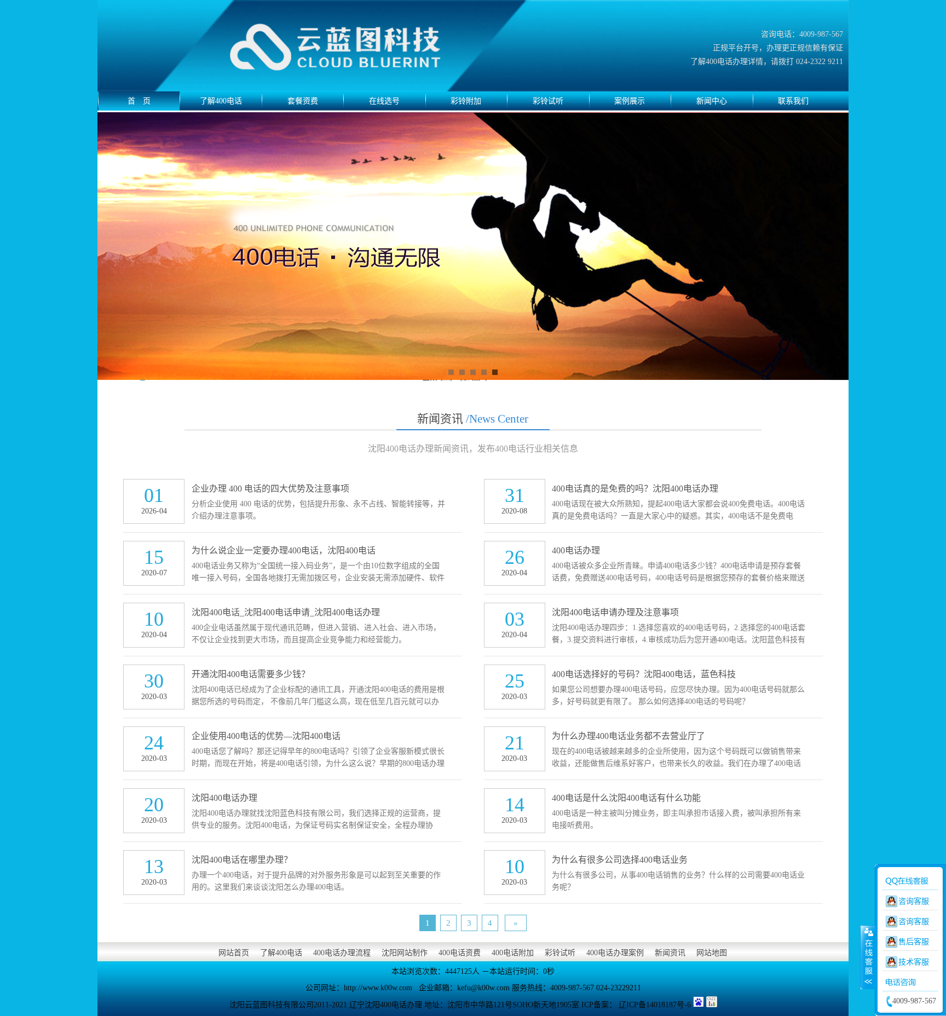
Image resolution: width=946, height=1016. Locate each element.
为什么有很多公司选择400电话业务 (620, 859)
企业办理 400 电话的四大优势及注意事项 (270, 488)
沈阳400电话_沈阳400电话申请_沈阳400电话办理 (286, 612)
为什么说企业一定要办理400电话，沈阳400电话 (284, 550)
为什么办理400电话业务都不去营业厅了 (628, 736)
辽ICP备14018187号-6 (655, 1005)
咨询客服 (913, 901)
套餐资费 (302, 101)
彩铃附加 (466, 101)
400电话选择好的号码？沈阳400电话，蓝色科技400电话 (644, 676)
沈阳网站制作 (405, 953)
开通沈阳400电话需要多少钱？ (251, 674)
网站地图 (711, 953)
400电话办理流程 (342, 953)
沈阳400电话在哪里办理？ (242, 859)
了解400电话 (221, 101)
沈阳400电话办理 (224, 798)
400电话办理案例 (615, 953)
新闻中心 (711, 101)
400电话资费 (460, 953)
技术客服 (913, 962)
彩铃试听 (548, 101)
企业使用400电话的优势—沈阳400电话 (266, 736)
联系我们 (793, 101)
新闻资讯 (472, 418)
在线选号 (384, 101)
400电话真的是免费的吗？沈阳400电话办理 (635, 488)
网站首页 (233, 953)
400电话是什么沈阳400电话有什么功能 (626, 798)
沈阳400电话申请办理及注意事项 (615, 612)
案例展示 (629, 101)
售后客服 (913, 942)
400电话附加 (513, 953)
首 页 (139, 101)
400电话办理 (576, 550)
